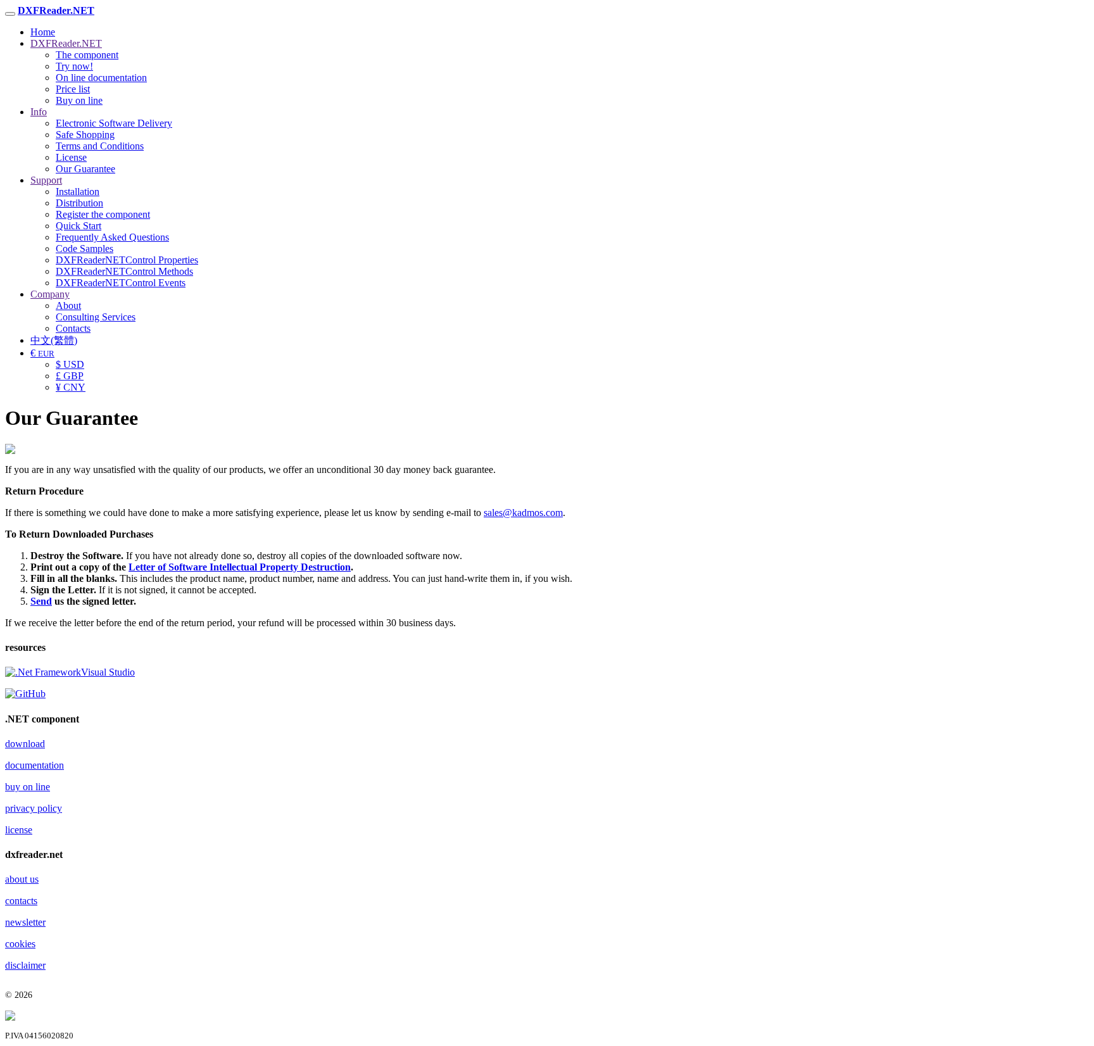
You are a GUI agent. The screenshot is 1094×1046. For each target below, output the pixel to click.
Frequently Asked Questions (112, 237)
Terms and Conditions (100, 146)
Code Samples (84, 248)
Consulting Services (95, 317)
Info (38, 111)
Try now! (74, 66)
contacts (21, 900)
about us (22, 879)
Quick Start (78, 225)
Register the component (103, 214)
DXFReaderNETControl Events (120, 282)
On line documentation (101, 77)
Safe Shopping (85, 134)
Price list (73, 89)
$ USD (70, 364)
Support (46, 180)
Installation (77, 191)
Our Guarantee (85, 168)
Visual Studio (108, 672)
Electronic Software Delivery (114, 123)
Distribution (79, 203)
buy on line (27, 786)
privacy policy (33, 808)
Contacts (73, 328)
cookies (20, 943)
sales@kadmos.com (523, 512)
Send (41, 601)
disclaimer (25, 965)
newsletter (25, 922)
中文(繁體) (53, 340)
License (71, 157)
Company (50, 294)
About (68, 305)
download (25, 743)
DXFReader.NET (66, 43)
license (18, 829)
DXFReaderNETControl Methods (124, 271)
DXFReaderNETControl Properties (127, 260)
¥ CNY (70, 387)
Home (42, 32)
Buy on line (79, 100)
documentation (34, 765)
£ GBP (70, 375)
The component (87, 54)
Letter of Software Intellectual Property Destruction (240, 567)
